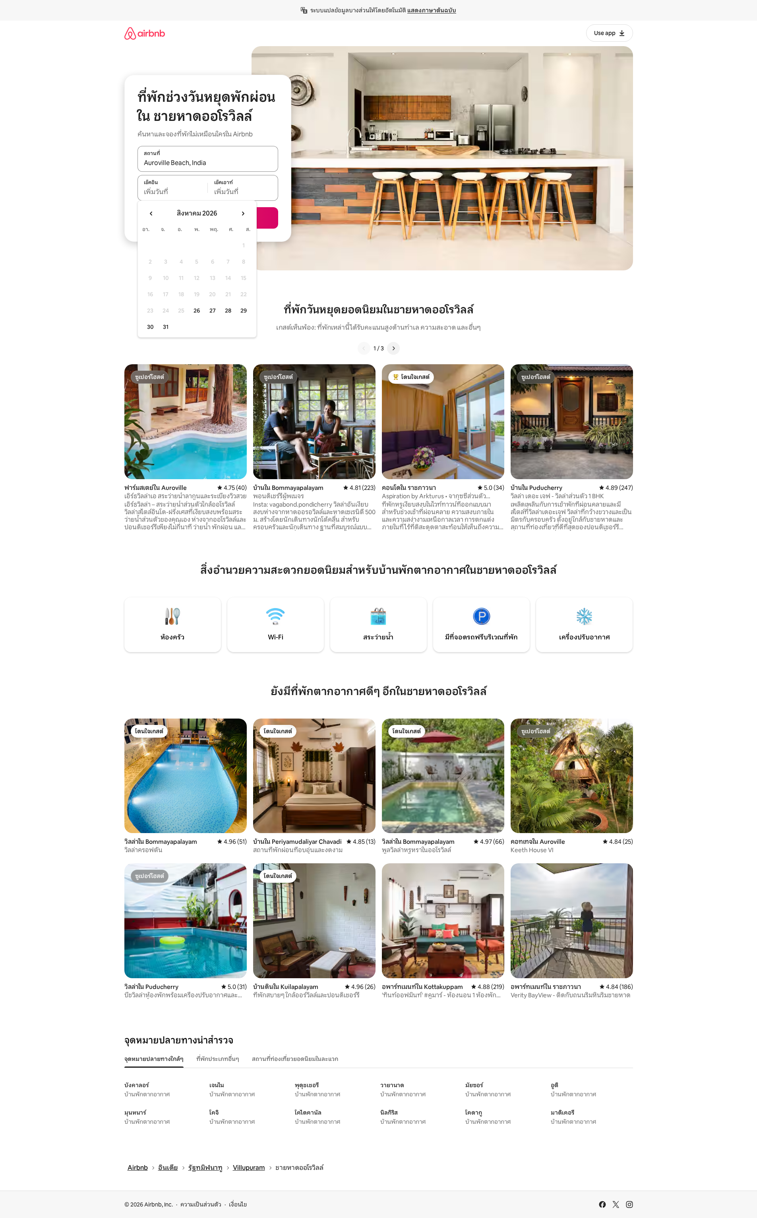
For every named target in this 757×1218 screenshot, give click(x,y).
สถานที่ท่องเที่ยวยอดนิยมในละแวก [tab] (295, 1059)
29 (243, 310)
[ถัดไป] (393, 348)
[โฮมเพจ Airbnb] (144, 33)
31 (165, 326)
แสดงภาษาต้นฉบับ (431, 10)
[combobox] (208, 163)
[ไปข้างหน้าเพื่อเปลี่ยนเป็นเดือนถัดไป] (242, 213)
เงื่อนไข (238, 1204)
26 (197, 310)
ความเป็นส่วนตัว (200, 1204)
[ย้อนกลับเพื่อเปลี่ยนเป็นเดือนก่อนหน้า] (151, 213)
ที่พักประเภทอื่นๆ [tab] (217, 1059)
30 (150, 326)
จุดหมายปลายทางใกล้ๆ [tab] (154, 1059)
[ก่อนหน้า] (364, 348)
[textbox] (172, 192)
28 (228, 310)
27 (212, 310)
